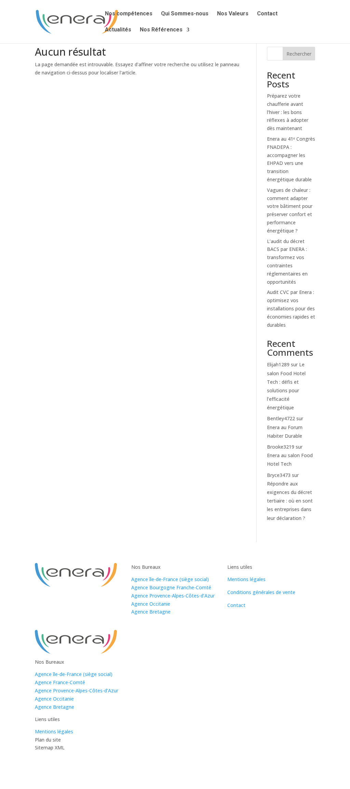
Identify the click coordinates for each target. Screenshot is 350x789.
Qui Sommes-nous (184, 14)
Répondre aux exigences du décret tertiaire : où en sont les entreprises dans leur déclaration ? (290, 500)
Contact (267, 14)
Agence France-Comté (60, 682)
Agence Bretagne (151, 611)
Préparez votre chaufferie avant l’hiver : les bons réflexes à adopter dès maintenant (287, 112)
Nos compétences (128, 14)
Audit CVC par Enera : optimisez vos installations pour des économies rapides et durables (291, 308)
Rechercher (298, 54)
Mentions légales (246, 579)
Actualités (118, 30)
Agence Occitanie (150, 604)
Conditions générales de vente (261, 592)
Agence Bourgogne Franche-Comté (171, 587)
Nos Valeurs (232, 14)
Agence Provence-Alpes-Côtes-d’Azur (173, 595)
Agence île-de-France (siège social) (170, 579)
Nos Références (161, 30)
